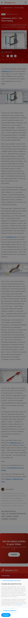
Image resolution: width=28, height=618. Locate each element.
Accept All (6, 615)
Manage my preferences (9, 610)
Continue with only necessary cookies (11, 580)
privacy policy (18, 604)
